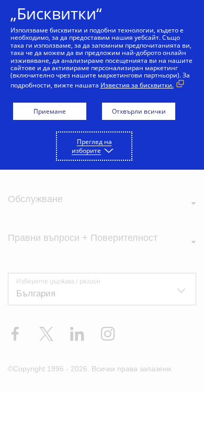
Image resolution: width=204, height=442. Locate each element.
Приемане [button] (49, 111)
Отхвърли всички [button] (139, 111)
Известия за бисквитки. (137, 85)
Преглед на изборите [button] (92, 146)
